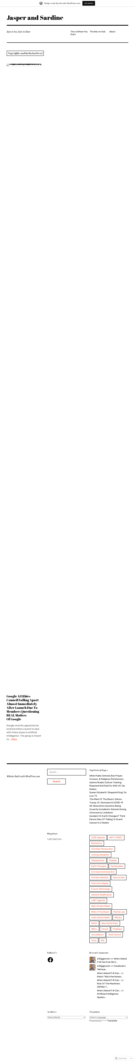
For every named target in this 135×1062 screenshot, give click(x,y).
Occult (105, 929)
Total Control (114, 934)
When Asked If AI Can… (108, 973)
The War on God (97, 31)
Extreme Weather (100, 877)
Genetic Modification (101, 895)
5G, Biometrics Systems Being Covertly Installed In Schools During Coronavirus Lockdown (107, 809)
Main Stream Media (100, 906)
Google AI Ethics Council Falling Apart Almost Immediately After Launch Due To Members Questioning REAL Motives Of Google (22, 707)
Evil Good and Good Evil (102, 872)
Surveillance (97, 934)
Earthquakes (117, 866)
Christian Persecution (102, 849)
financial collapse (99, 883)
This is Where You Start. (79, 33)
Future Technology (100, 889)
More (14, 739)
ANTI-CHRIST (115, 837)
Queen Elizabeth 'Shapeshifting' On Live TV (108, 794)
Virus (93, 940)
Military (118, 917)
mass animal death (100, 917)
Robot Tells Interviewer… (110, 976)
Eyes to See (118, 877)
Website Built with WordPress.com (23, 776)
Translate (112, 1020)
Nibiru (94, 929)
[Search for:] (66, 772)
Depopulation (98, 860)
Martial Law (119, 912)
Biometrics (96, 843)
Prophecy (117, 929)
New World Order (110, 923)
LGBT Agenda (98, 900)
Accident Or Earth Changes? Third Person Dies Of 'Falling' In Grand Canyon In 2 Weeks (107, 819)
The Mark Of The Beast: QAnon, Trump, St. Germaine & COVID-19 (106, 801)
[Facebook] (50, 960)
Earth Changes (98, 866)
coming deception (100, 854)
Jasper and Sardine (35, 17)
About (112, 31)
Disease (113, 860)
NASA (94, 923)
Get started (89, 3)
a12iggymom (103, 958)
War (103, 940)
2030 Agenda (98, 837)
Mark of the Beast (100, 912)
